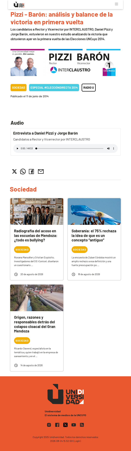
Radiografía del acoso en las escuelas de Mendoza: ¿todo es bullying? (35, 235)
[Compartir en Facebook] (32, 171)
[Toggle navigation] (116, 4)
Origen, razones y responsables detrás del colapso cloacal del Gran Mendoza (34, 324)
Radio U (88, 87)
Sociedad (18, 87)
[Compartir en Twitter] (14, 171)
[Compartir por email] (41, 171)
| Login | (77, 440)
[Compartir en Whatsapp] (22, 171)
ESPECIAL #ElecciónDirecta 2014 (54, 87)
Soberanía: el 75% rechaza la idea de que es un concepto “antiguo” (94, 235)
